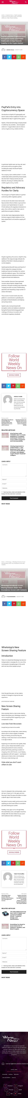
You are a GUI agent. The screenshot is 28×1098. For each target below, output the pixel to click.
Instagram (20, 1085)
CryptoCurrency (9, 15)
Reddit (20, 1089)
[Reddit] (16, 1089)
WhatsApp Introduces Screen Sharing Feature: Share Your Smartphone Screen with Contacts (7, 422)
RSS (12, 1093)
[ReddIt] (23, 57)
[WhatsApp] (18, 57)
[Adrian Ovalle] (3, 49)
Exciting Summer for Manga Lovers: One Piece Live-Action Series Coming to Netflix (21, 422)
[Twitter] (9, 57)
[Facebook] (4, 57)
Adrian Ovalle (10, 49)
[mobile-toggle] (2, 2)
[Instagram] (15, 1085)
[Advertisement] (14, 9)
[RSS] (8, 1093)
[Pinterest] (14, 57)
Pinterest (11, 1089)
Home (3, 15)
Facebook (10, 1085)
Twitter (19, 1093)
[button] (26, 2)
